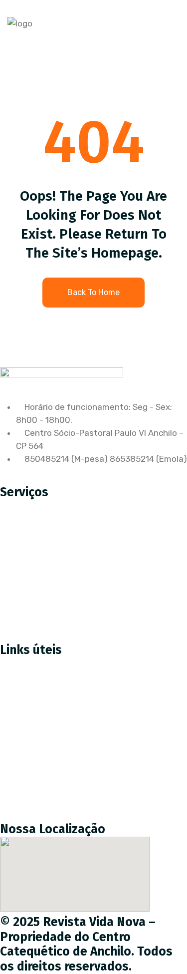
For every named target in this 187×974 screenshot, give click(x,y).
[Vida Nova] (19, 23)
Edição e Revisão (40, 552)
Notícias (23, 752)
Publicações (31, 773)
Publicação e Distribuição (57, 573)
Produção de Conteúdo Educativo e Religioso (96, 531)
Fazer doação (34, 710)
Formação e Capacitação (56, 615)
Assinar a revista (40, 689)
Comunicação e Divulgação (60, 594)
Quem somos (33, 731)
